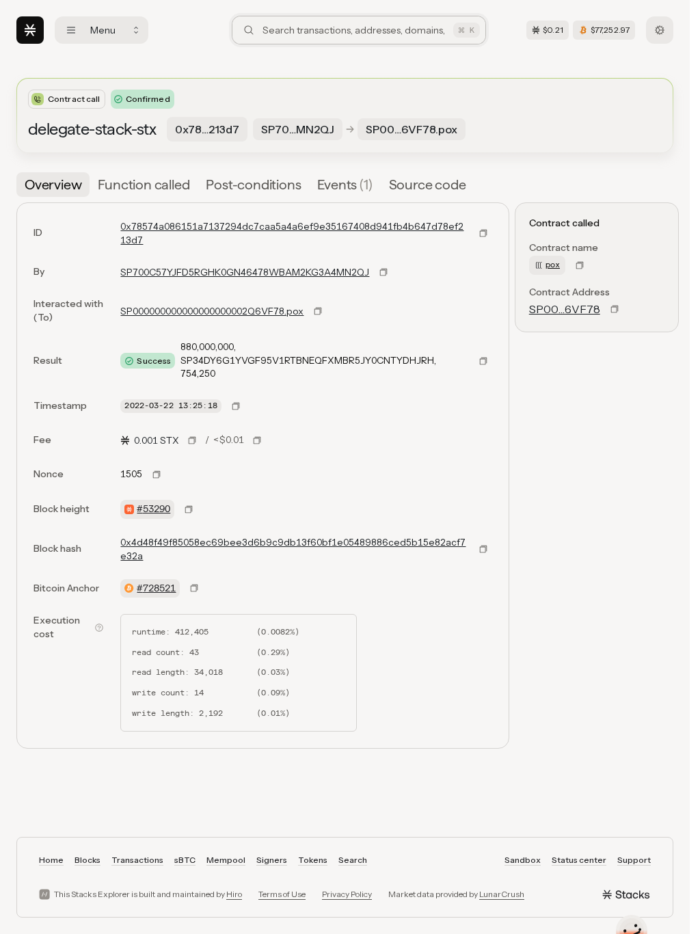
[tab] (53, 184)
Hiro (234, 894)
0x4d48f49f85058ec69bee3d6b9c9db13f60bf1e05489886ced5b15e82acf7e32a (293, 549)
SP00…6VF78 (564, 309)
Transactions (137, 860)
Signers (271, 860)
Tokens (312, 860)
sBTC (185, 860)
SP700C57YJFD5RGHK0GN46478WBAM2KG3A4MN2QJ (244, 272)
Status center (579, 860)
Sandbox (522, 860)
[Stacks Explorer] (30, 30)
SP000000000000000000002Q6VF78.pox (212, 311)
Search (352, 860)
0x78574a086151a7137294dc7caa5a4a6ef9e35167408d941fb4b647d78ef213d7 (291, 233)
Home (51, 860)
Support (634, 860)
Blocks (87, 860)
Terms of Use (282, 894)
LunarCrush (501, 894)
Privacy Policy (347, 894)
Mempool (225, 860)
